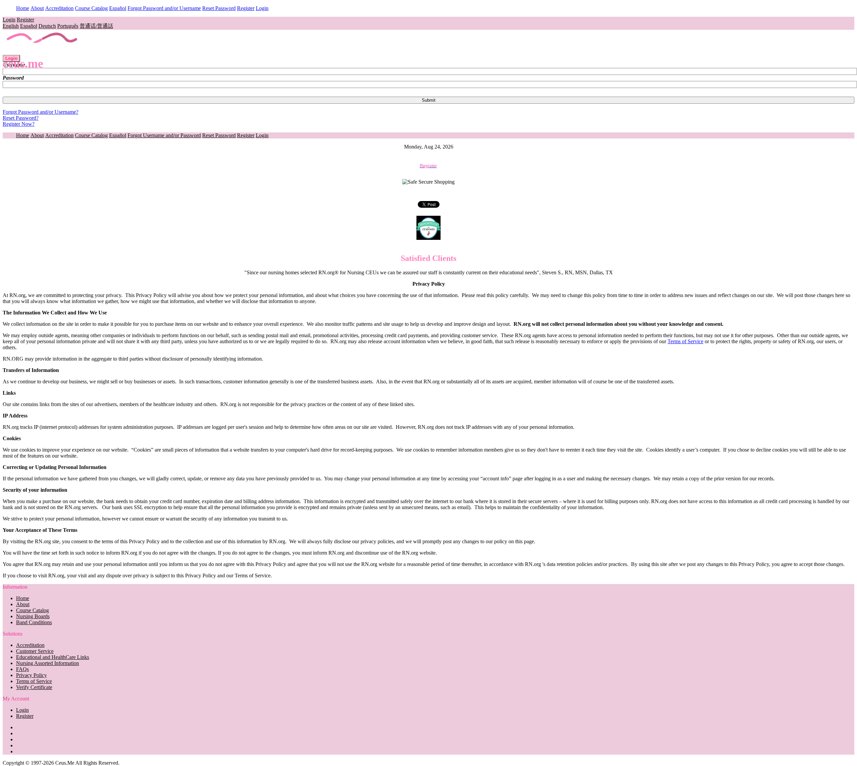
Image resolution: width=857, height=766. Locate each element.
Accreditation (59, 8)
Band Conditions (34, 622)
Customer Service (35, 651)
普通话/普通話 (96, 26)
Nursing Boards (33, 616)
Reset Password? (20, 118)
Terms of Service (685, 341)
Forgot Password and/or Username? (40, 112)
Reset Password (219, 8)
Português (67, 26)
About (37, 8)
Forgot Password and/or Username (164, 8)
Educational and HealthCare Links (52, 657)
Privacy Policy (31, 675)
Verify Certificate (34, 687)
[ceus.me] (42, 52)
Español (117, 8)
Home (22, 8)
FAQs (22, 669)
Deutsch (47, 26)
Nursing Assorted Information (47, 663)
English (11, 26)
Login (262, 8)
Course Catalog (91, 8)
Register (245, 8)
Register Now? (18, 124)
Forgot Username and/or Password (164, 135)
